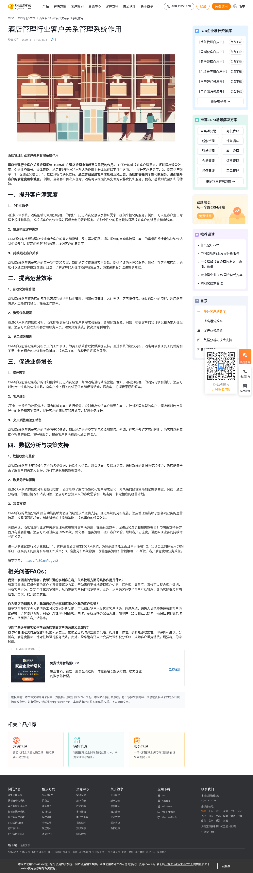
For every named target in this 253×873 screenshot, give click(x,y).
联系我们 (207, 789)
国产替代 (139, 852)
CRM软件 (13, 852)
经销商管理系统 (16, 811)
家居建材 (47, 828)
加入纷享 (115, 811)
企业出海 (151, 852)
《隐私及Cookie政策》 (179, 864)
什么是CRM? (210, 245)
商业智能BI (85, 852)
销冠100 (161, 852)
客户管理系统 (39, 852)
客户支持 (112, 6)
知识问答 (81, 828)
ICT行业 (46, 811)
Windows (167, 806)
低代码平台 (98, 852)
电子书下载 (82, 817)
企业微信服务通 (16, 833)
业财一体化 (127, 852)
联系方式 (115, 817)
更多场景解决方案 (220, 181)
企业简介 (115, 795)
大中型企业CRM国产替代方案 (222, 275)
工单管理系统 (113, 852)
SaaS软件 (47, 795)
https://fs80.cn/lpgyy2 (41, 561)
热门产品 (14, 789)
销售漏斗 (232, 141)
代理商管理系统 (16, 817)
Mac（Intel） (169, 811)
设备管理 (208, 171)
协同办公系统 (70, 852)
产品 (45, 6)
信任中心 (115, 806)
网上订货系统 (54, 852)
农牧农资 (47, 822)
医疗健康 (47, 817)
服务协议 (115, 822)
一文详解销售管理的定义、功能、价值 (221, 264)
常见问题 (81, 795)
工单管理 (232, 171)
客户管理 (232, 151)
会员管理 (208, 161)
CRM (11, 18)
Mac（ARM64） (171, 817)
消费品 (45, 800)
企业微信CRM (15, 822)
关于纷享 (147, 6)
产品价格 (81, 806)
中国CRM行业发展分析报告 (220, 253)
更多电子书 (220, 101)
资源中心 (94, 6)
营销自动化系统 (16, 800)
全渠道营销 (208, 131)
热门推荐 (12, 845)
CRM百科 (81, 833)
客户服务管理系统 (17, 806)
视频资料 (81, 822)
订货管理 (232, 161)
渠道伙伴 (129, 6)
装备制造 (47, 806)
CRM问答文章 (26, 18)
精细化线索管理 (212, 283)
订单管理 (208, 151)
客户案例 (77, 6)
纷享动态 (115, 800)
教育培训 (47, 833)
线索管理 (208, 141)
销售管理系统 (15, 795)
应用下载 (164, 789)
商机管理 (232, 131)
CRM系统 (25, 852)
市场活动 (81, 811)
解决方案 (60, 6)
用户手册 (81, 800)
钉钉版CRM (14, 828)
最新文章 (25, 845)
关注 (53, 40)
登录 (203, 6)
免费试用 (221, 6)
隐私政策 (115, 828)
